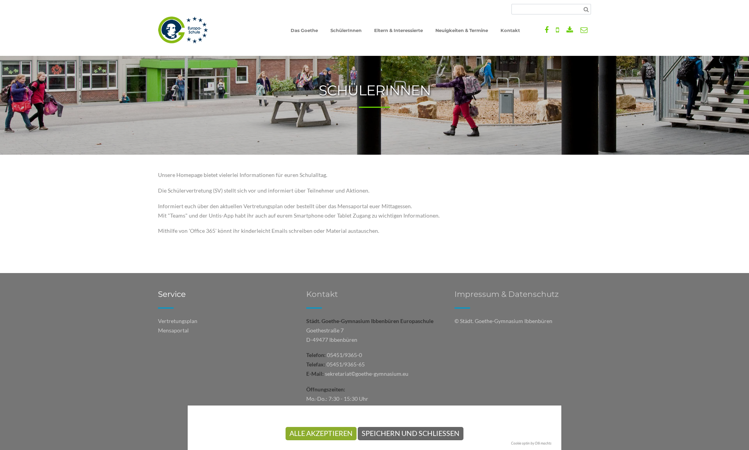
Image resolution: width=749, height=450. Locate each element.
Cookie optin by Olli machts (531, 443)
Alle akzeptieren (321, 433)
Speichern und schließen (411, 433)
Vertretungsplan (177, 321)
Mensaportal (173, 330)
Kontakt (322, 294)
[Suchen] (586, 9)
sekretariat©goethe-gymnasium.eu (366, 373)
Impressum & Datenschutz (506, 294)
